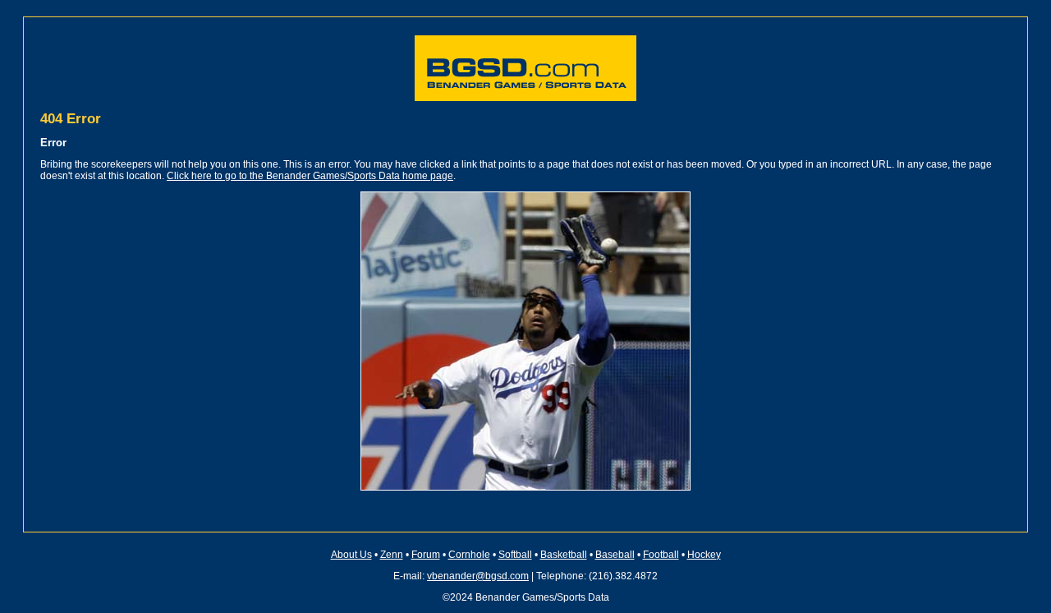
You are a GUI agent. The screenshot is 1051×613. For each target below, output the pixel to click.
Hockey (704, 554)
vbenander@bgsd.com (478, 576)
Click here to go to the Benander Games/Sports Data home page (310, 176)
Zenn (391, 554)
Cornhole (469, 554)
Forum (425, 554)
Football (661, 554)
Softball (515, 554)
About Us (351, 554)
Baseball (615, 554)
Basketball (563, 554)
